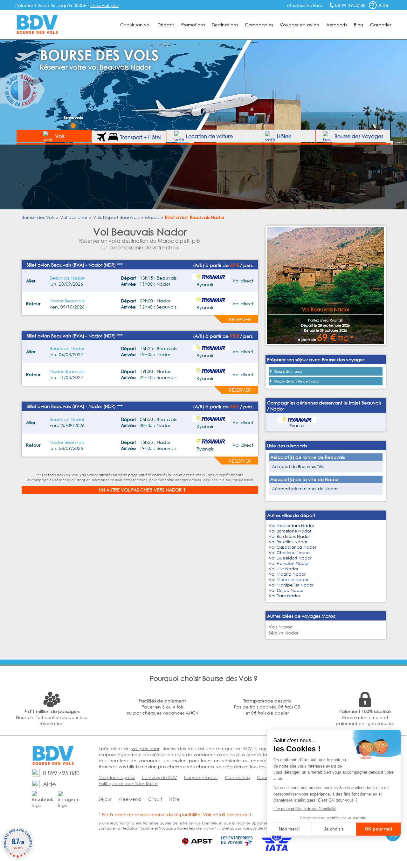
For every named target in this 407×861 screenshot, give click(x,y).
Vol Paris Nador (284, 596)
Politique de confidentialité (128, 783)
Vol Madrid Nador (287, 574)
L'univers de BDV (159, 777)
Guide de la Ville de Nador (297, 381)
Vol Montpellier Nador (291, 585)
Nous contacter (201, 777)
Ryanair (297, 425)
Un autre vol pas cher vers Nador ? (142, 490)
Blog (358, 25)
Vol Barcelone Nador (290, 531)
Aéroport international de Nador (305, 489)
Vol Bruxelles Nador (288, 542)
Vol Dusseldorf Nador (290, 558)
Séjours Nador (283, 633)
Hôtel (175, 799)
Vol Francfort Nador (289, 563)
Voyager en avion (299, 25)
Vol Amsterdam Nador (291, 525)
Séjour (105, 799)
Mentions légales (117, 777)
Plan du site (237, 777)
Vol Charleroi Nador (289, 552)
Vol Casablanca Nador (292, 547)
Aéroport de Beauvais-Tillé (298, 466)
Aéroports (336, 25)
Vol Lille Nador (283, 569)
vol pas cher (145, 748)
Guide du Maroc (288, 371)
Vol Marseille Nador (288, 579)
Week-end (130, 799)
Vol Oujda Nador (286, 590)
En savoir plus (104, 5)
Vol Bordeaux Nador (289, 536)
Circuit (155, 799)
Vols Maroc (281, 627)
